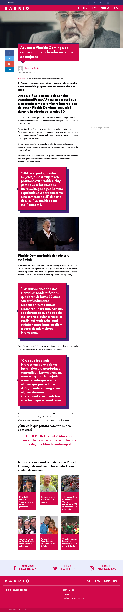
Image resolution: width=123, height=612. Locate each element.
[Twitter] (94, 2)
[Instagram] (108, 2)
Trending (24, 78)
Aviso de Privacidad (46, 609)
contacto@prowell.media (73, 598)
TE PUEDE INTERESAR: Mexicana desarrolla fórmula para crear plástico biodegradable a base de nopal (49, 440)
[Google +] (101, 2)
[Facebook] (88, 2)
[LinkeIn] (9, 69)
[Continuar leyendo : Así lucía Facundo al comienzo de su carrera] (49, 484)
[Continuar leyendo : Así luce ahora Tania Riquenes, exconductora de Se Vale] (49, 525)
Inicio (19, 78)
